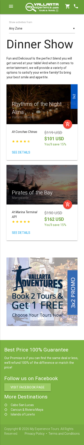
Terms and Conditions (64, 433)
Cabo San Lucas (22, 405)
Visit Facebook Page (28, 387)
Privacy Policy (35, 433)
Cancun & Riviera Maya (27, 409)
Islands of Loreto (23, 414)
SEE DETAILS (21, 152)
